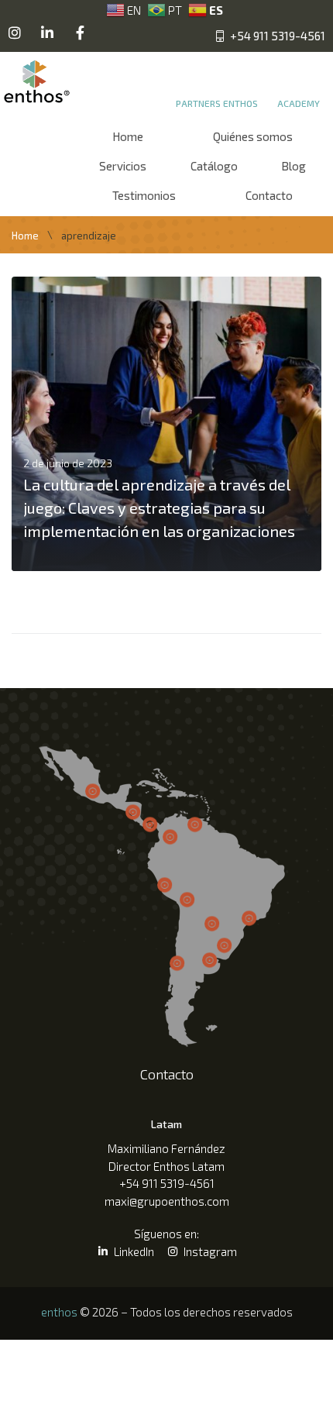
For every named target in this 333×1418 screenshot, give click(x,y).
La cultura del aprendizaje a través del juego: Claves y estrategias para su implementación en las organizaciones (159, 507)
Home (25, 236)
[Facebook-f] (80, 33)
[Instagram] (15, 33)
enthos (59, 1312)
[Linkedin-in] (47, 33)
